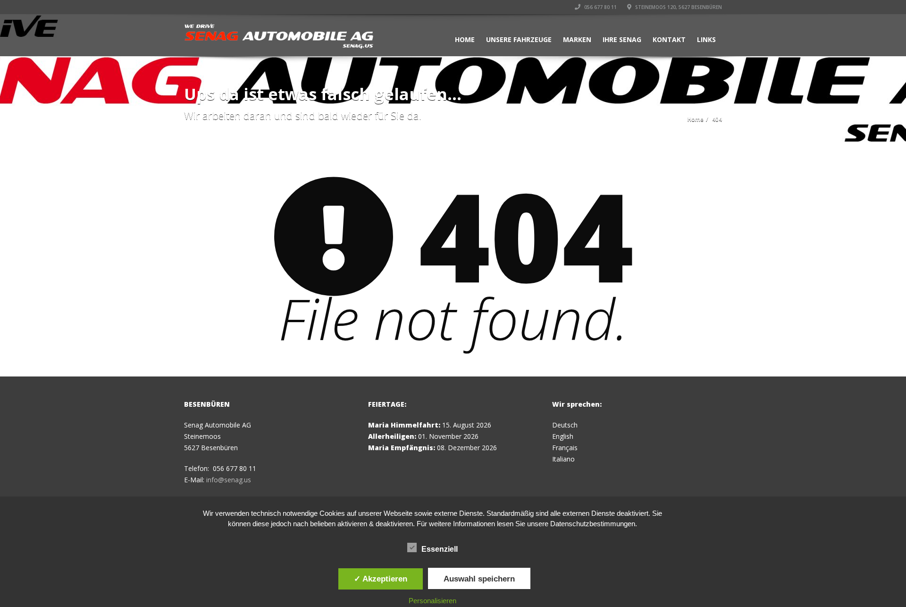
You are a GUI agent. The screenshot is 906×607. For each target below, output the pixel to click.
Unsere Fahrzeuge (519, 39)
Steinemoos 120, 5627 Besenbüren (678, 7)
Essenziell (439, 549)
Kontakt (669, 39)
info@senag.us (228, 479)
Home (465, 39)
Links (706, 39)
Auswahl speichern (479, 578)
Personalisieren (432, 601)
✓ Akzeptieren (380, 578)
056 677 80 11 (600, 7)
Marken (577, 39)
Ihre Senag (622, 39)
